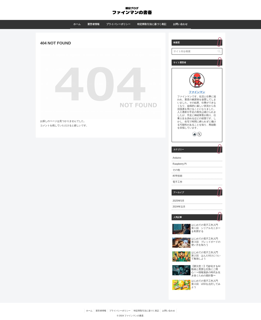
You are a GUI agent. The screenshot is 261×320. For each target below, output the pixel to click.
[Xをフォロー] (199, 134)
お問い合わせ (168, 310)
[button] (219, 51)
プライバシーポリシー (119, 310)
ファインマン (197, 92)
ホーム (89, 310)
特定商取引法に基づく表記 (146, 310)
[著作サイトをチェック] (194, 134)
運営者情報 (101, 310)
